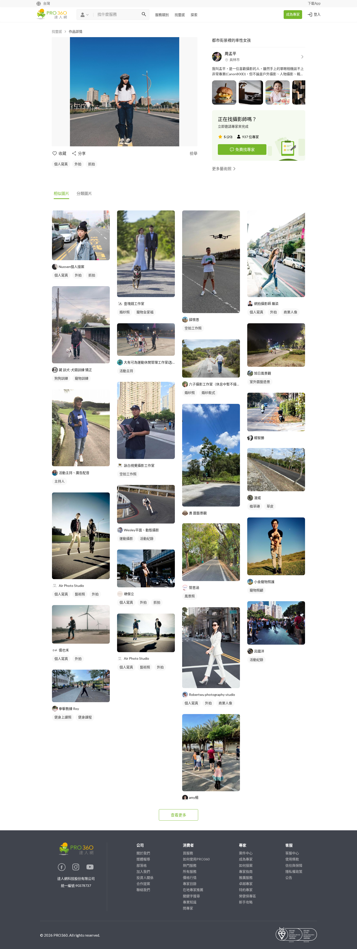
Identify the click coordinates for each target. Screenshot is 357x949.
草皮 (270, 506)
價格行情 (189, 877)
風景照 (190, 596)
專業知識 (189, 902)
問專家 (188, 908)
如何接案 (246, 865)
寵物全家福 (144, 312)
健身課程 (85, 717)
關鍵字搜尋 (191, 896)
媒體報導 (143, 859)
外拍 (78, 164)
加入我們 (143, 871)
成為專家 (293, 14)
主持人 (59, 481)
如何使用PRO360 (196, 859)
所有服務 (189, 871)
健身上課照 (62, 717)
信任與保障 (293, 865)
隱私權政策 (293, 871)
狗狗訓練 (61, 378)
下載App (314, 3)
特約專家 (246, 890)
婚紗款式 (208, 393)
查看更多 (178, 815)
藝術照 (80, 594)
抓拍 (91, 164)
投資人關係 (144, 877)
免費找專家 (245, 149)
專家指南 (246, 871)
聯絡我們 (143, 890)
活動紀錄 (146, 538)
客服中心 (292, 853)
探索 (194, 15)
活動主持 (126, 371)
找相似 (88, 254)
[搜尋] (143, 14)
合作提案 (143, 884)
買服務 (188, 853)
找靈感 (180, 15)
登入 (317, 14)
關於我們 (143, 853)
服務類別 (162, 15)
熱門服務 (189, 865)
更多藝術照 (221, 168)
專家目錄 (189, 884)
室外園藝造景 (260, 382)
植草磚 (255, 506)
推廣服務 (246, 877)
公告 (288, 877)
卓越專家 (246, 884)
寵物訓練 (81, 378)
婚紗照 (124, 312)
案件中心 (246, 853)
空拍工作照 (127, 474)
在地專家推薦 (193, 890)
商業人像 (225, 703)
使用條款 (292, 859)
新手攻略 (246, 902)
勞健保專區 (247, 896)
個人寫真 (61, 164)
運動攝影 (126, 538)
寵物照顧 (256, 590)
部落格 (141, 865)
